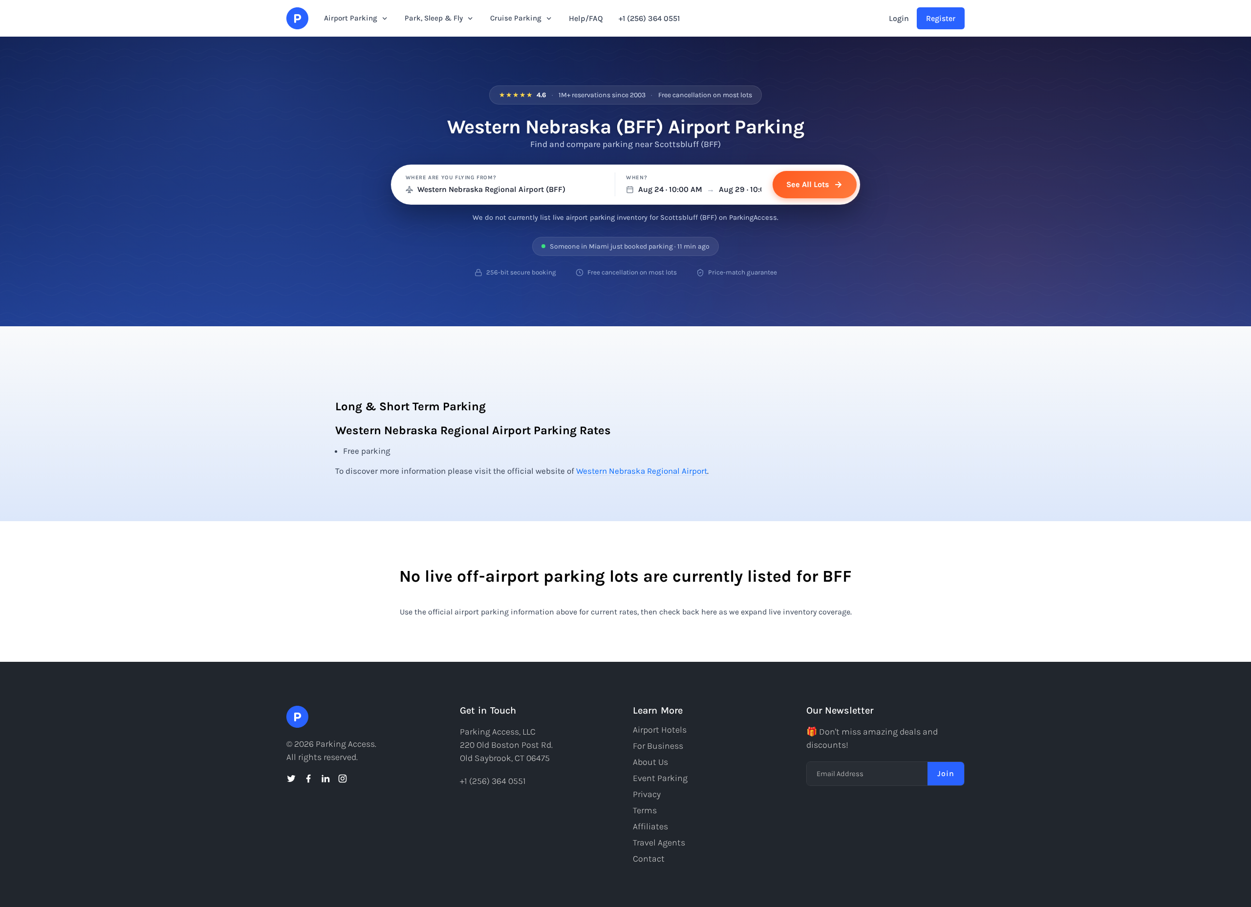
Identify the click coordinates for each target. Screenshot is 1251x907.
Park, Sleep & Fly (434, 18)
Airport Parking (350, 18)
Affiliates (650, 826)
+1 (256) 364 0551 (649, 18)
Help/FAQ (586, 18)
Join (945, 773)
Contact (649, 858)
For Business (658, 745)
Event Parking (660, 778)
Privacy (647, 794)
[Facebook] (308, 778)
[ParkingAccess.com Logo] (297, 18)
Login (899, 18)
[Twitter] (291, 778)
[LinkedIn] (325, 778)
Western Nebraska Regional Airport (641, 471)
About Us (650, 762)
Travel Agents (659, 842)
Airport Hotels (660, 729)
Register (940, 18)
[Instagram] (342, 778)
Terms (645, 810)
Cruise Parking (515, 18)
